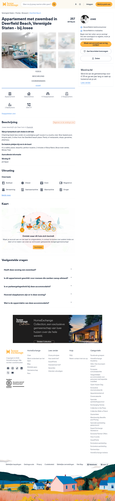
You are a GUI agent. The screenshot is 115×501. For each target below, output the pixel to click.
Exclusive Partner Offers (98, 434)
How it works (95, 437)
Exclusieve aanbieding (98, 443)
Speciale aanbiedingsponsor (97, 401)
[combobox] (39, 4)
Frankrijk (30, 127)
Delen (97, 58)
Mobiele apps (32, 367)
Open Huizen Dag (96, 385)
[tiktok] (17, 368)
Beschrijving (38, 76)
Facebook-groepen (97, 355)
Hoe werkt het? (53, 358)
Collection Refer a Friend (99, 411)
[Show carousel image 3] (47, 59)
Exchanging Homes (97, 405)
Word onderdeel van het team (35, 360)
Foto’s (38, 72)
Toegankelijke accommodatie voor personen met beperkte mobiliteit (98, 378)
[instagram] (12, 368)
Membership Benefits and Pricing (98, 419)
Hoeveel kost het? (54, 365)
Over (29, 355)
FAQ (71, 355)
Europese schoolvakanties (96, 370)
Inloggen (89, 4)
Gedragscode (29, 464)
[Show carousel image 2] (66, 40)
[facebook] (8, 368)
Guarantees (94, 414)
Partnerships (94, 449)
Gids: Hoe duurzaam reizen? (97, 365)
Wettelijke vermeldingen (65, 464)
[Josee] (84, 19)
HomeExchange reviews (99, 453)
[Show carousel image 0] (19, 50)
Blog (28, 364)
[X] (8, 373)
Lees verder (86, 83)
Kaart (38, 86)
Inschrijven (38, 247)
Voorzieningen (38, 81)
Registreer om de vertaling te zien (64, 122)
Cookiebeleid (49, 464)
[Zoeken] (54, 4)
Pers (28, 373)
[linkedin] (21, 368)
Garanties (51, 368)
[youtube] (12, 373)
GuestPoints (52, 362)
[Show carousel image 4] (66, 59)
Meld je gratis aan (104, 4)
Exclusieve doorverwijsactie (96, 389)
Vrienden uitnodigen (55, 371)
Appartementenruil (97, 393)
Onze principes (53, 355)
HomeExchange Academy (96, 360)
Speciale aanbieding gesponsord (97, 424)
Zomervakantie (95, 396)
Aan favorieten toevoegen (97, 51)
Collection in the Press (98, 408)
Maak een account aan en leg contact (96, 44)
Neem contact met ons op (78, 358)
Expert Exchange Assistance (96, 429)
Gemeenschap (32, 370)
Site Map (80, 464)
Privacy (39, 464)
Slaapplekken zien (9, 114)
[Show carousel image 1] (47, 40)
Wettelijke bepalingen (13, 464)
